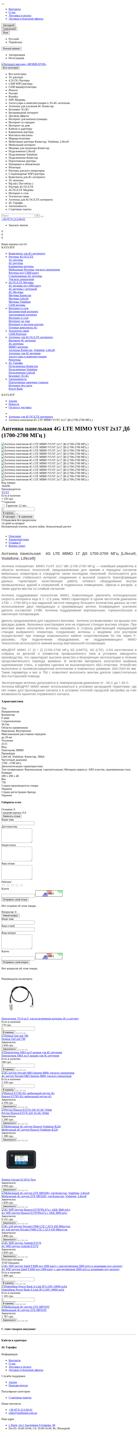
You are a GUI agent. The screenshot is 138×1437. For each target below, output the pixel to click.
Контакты (15, 9)
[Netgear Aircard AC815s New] (21, 1176)
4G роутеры (16, 263)
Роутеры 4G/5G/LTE (21, 256)
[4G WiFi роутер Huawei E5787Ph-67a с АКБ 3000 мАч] (35, 1209)
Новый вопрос (10, 915)
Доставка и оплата (20, 15)
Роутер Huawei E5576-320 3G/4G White (25, 1113)
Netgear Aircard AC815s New (18, 1179)
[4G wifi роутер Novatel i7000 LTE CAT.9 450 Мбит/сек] (35, 1226)
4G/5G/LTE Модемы (21, 282)
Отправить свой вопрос (15, 962)
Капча (5, 888)
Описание (15, 536)
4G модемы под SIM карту (25, 285)
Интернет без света (20, 385)
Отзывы (15, 542)
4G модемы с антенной (23, 288)
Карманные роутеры (21, 266)
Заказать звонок (18, 225)
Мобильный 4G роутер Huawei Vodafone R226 (29, 1129)
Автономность (18, 379)
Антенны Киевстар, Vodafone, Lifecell (32, 350)
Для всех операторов (21, 279)
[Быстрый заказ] (17, 513)
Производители (18, 1385)
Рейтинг (6, 881)
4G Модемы (16, 292)
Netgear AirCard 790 (13, 1038)
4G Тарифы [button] (9, 1347)
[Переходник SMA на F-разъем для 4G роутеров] (31, 1052)
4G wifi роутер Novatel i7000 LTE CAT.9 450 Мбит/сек (34, 1229)
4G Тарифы (16, 362)
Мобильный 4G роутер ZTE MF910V (24, 1310)
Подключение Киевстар (23, 366)
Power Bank (16, 388)
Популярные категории (15, 1391)
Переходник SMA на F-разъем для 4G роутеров (30, 1055)
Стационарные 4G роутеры (25, 276)
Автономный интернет (23, 314)
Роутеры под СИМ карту (24, 272)
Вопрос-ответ (17, 545)
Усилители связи (19, 330)
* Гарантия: (8, 502)
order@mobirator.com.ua (23, 1412)
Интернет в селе (19, 308)
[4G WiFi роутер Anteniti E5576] (21, 1242)
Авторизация (17, 54)
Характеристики (19, 539)
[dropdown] (2, 3)
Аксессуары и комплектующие (28, 356)
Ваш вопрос (8, 932)
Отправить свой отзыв (15, 899)
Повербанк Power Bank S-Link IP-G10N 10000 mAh (32, 1289)
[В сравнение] (24, 1033)
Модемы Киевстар (20, 295)
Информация (9, 1354)
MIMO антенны (18, 346)
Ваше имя (7, 819)
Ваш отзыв (8, 863)
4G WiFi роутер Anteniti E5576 (19, 1246)
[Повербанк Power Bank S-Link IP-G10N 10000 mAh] (34, 1286)
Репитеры (15, 359)
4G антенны (16, 343)
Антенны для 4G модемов (25, 353)
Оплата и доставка (20, 407)
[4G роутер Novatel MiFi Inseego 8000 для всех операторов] (37, 1072)
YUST (5, 492)
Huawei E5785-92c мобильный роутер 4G (26, 1096)
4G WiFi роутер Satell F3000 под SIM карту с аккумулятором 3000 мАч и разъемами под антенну (60, 1269)
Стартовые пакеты (20, 1397)
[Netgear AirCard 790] (14, 1035)
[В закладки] (20, 1033)
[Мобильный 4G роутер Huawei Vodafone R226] (31, 1126)
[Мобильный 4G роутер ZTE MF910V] (25, 1306)
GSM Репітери (17, 333)
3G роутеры (16, 259)
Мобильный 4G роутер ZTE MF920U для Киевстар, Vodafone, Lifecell (43, 1196)
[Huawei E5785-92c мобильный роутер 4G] (28, 1093)
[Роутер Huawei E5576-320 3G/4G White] (26, 1109)
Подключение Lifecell (22, 372)
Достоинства (9, 826)
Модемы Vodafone (20, 301)
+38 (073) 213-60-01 (13, 219)
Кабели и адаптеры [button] (14, 1340)
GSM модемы (17, 305)
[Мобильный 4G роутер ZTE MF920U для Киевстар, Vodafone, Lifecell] (45, 1193)
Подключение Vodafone (23, 369)
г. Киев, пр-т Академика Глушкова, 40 (32, 1425)
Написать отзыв (11, 816)
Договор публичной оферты (26, 18)
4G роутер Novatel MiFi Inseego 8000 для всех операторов (36, 1076)
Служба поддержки (13, 1376)
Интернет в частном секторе (26, 324)
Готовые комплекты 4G (23, 327)
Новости (14, 404)
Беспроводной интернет (23, 311)
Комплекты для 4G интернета (27, 253)
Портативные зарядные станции (28, 382)
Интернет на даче (19, 321)
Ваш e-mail (8, 925)
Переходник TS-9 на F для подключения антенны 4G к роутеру (40, 1018)
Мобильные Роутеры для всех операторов (34, 269)
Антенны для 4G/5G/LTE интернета (31, 337)
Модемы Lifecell (18, 298)
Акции (13, 400)
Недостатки (8, 845)
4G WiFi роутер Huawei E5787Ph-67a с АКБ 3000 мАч (34, 1212)
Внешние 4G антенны (22, 340)
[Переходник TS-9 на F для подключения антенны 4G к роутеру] (21, 1015)
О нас (12, 12)
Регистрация (16, 58)
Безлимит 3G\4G (19, 375)
